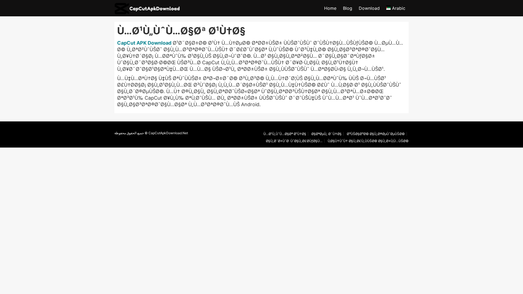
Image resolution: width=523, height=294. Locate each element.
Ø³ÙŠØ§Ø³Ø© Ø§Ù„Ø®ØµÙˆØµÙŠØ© (376, 134)
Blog (347, 8)
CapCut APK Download (144, 43)
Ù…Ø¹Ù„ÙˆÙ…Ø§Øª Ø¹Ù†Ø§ (284, 134)
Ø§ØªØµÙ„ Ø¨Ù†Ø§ (326, 134)
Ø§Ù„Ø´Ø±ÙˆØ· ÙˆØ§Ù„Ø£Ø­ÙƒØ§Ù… (294, 141)
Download (369, 8)
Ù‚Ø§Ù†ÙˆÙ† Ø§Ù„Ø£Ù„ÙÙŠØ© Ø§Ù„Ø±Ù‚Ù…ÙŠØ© (368, 141)
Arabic (398, 8)
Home (330, 8)
